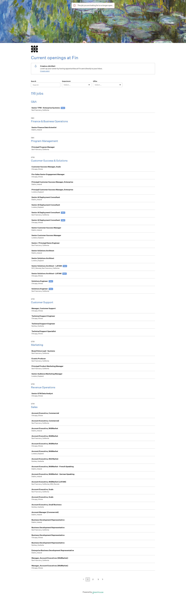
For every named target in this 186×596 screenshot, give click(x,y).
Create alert (45, 71)
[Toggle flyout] (89, 85)
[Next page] (102, 579)
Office (95, 81)
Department (66, 81)
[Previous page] (83, 579)
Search (33, 81)
